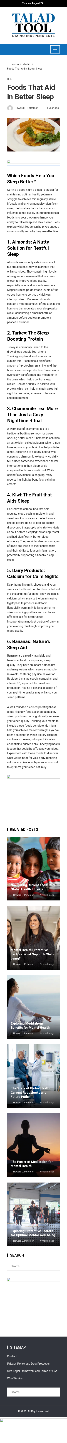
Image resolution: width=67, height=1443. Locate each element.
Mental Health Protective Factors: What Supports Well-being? (32, 954)
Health (11, 79)
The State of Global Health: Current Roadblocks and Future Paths (31, 1092)
